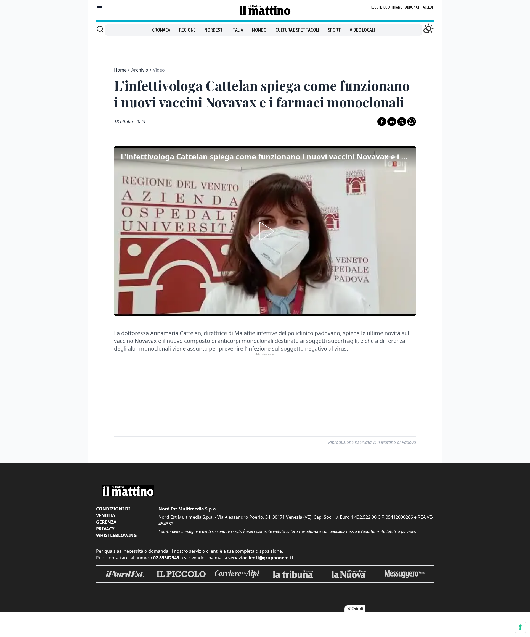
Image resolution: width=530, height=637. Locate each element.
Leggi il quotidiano (387, 7)
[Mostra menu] (99, 7)
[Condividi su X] (401, 121)
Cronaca (161, 30)
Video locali (362, 30)
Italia (237, 30)
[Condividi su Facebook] (381, 121)
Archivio (139, 70)
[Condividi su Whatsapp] (411, 121)
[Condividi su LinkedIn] (391, 121)
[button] (265, 231)
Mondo (259, 30)
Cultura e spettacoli (297, 30)
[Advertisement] (265, 48)
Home (120, 70)
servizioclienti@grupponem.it (260, 558)
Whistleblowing (116, 535)
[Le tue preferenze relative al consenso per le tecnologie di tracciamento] (520, 627)
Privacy (105, 529)
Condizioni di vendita (113, 512)
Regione (187, 30)
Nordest (214, 30)
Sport (334, 30)
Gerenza (106, 522)
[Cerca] (100, 29)
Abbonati (412, 7)
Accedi (428, 7)
